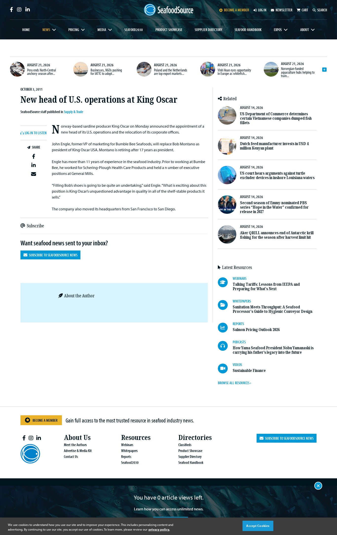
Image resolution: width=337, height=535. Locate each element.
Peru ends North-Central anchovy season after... (41, 71)
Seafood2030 (133, 29)
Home (26, 29)
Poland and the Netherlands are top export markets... (170, 71)
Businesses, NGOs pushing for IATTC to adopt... (106, 71)
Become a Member (45, 420)
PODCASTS (239, 341)
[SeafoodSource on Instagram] (19, 9)
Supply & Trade (73, 111)
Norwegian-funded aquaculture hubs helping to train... (298, 72)
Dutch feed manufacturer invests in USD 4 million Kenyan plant (274, 146)
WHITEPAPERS (242, 301)
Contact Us (71, 456)
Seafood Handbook (248, 29)
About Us (77, 438)
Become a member (236, 9)
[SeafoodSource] (168, 10)
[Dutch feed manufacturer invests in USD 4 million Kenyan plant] (227, 145)
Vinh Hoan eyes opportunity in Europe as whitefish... (234, 71)
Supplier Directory (208, 29)
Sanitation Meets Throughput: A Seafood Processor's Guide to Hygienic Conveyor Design (272, 309)
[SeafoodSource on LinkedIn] (27, 9)
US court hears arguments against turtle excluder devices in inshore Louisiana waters (277, 175)
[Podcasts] (225, 346)
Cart (305, 9)
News (46, 29)
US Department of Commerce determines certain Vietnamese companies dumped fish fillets (276, 118)
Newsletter (284, 9)
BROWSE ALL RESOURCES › (234, 382)
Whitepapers (129, 450)
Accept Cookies (257, 526)
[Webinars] (225, 282)
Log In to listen (36, 133)
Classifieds (184, 444)
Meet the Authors (75, 444)
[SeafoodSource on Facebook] (11, 9)
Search (322, 9)
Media (101, 29)
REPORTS (238, 323)
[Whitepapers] (225, 305)
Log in (262, 9)
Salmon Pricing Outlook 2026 (256, 330)
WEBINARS (239, 278)
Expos (278, 29)
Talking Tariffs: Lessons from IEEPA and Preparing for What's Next (266, 287)
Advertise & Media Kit (78, 450)
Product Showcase (168, 29)
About (304, 29)
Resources (135, 438)
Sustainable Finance (249, 370)
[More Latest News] (324, 70)
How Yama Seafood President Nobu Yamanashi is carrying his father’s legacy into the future (273, 350)
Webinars (127, 444)
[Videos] (225, 368)
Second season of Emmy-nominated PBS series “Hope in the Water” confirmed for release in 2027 (274, 207)
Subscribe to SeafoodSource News (52, 254)
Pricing (73, 29)
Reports (126, 456)
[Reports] (225, 328)
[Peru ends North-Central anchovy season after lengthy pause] (17, 69)
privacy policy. (159, 530)
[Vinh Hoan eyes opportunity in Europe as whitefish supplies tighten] (207, 69)
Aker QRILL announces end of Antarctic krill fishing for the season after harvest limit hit (277, 235)
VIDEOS (237, 364)
